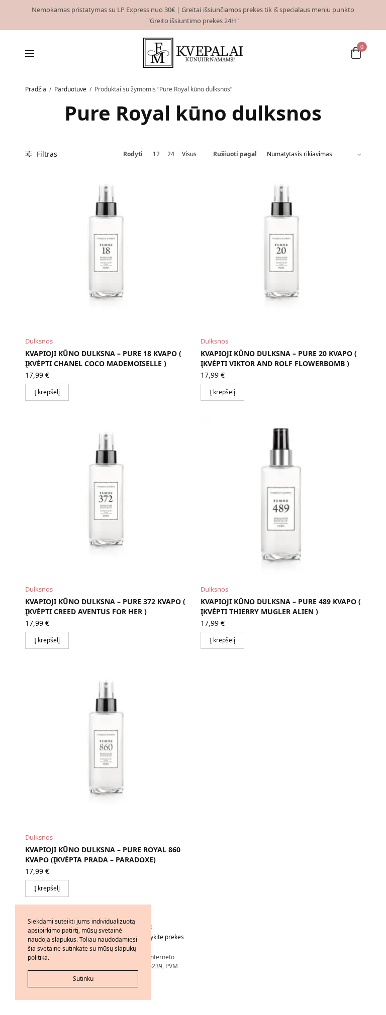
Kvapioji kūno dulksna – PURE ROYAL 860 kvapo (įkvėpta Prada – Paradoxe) (102, 854)
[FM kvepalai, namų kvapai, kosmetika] (193, 53)
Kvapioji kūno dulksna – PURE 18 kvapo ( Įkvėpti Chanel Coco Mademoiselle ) (103, 358)
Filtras (46, 154)
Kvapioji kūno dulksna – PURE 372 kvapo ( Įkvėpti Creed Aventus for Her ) (105, 606)
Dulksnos (39, 341)
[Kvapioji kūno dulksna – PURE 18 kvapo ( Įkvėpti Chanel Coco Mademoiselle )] (105, 248)
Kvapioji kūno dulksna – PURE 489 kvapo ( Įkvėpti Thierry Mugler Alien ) (281, 606)
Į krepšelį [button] (47, 392)
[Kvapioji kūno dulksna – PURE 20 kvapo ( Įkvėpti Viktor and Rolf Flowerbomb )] (281, 248)
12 (156, 154)
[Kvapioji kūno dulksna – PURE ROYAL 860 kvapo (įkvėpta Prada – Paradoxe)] (105, 744)
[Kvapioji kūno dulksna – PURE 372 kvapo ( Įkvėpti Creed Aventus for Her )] (105, 496)
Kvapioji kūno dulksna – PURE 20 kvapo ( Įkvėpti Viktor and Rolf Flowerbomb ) (279, 358)
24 (170, 154)
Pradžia (35, 89)
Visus (189, 154)
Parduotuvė (70, 89)
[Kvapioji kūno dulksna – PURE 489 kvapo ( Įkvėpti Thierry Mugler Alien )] (281, 496)
